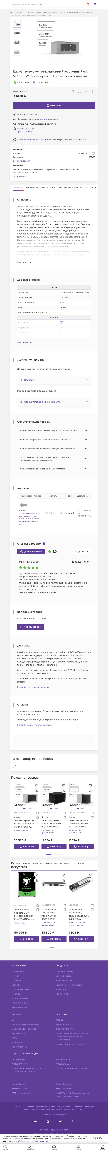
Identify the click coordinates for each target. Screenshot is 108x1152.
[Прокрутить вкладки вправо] (95, 188)
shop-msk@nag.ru (64, 1029)
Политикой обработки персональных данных (29, 1141)
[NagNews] (60, 1121)
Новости (16, 976)
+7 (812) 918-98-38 (63, 1088)
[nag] (72, 1121)
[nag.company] (35, 1121)
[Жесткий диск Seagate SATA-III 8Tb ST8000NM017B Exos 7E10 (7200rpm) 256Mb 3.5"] (26, 884)
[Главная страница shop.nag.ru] (11, 13)
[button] (59, 43)
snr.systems (17, 1042)
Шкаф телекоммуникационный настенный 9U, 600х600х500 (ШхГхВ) (79, 822)
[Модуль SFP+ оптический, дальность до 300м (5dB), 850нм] (81, 884)
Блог (14, 1020)
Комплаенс (61, 989)
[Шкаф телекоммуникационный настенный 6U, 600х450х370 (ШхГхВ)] (26, 794)
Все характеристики (23, 161)
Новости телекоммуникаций (25, 1024)
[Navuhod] (48, 1121)
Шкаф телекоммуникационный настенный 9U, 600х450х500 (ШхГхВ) (51, 822)
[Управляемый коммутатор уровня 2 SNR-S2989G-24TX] (54, 884)
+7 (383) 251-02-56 (19, 1088)
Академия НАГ (19, 1033)
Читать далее (19, 176)
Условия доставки (64, 980)
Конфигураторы (19, 1047)
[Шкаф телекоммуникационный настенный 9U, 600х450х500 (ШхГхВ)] (54, 794)
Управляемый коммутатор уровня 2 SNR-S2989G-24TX (49, 914)
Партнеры (17, 994)
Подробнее (22, 262)
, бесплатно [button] (49, 119)
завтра (43, 119)
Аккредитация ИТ (20, 1007)
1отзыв (26, 82)
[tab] (18, 188)
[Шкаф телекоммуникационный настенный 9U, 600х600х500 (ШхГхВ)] (81, 794)
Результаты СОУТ (20, 1003)
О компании (18, 971)
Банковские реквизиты (23, 989)
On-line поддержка (65, 971)
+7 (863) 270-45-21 (63, 1064)
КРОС (14, 1038)
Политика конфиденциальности (54, 1130)
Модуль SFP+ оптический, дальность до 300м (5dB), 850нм (79, 914)
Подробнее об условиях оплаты (34, 725)
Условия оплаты (64, 976)
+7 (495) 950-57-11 (63, 1024)
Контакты (16, 985)
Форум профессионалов (24, 1029)
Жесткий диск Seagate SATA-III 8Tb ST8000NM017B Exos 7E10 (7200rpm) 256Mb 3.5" (24, 914)
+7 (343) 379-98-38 (19, 1064)
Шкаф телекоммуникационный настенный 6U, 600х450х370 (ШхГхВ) (24, 822)
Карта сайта (62, 994)
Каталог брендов (20, 998)
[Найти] (88, 4)
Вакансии (16, 980)
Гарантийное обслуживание (70, 985)
